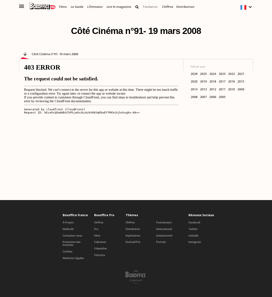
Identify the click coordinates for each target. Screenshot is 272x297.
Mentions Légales (73, 258)
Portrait (161, 242)
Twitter (193, 229)
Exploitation (133, 235)
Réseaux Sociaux (201, 215)
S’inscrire (99, 255)
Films (63, 7)
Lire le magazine (119, 7)
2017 (222, 81)
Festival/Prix (133, 242)
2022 (231, 74)
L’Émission (95, 7)
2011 (222, 89)
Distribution (185, 7)
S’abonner (100, 242)
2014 (194, 89)
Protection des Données (72, 244)
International (164, 229)
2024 (212, 74)
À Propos (68, 222)
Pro (96, 229)
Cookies (67, 251)
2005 (222, 97)
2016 (231, 81)
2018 (212, 81)
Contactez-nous (72, 235)
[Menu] (22, 6)
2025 (203, 74)
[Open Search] (137, 7)
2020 (194, 81)
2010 (231, 89)
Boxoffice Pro (104, 215)
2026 (194, 74)
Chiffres (167, 7)
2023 (222, 74)
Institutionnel (164, 235)
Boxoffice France (75, 215)
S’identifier (100, 248)
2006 (212, 97)
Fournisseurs (164, 222)
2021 (240, 74)
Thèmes (132, 215)
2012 (212, 89)
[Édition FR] (246, 7)
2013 (203, 89)
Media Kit (68, 229)
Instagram (194, 242)
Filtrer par (198, 66)
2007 (203, 97)
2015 (240, 81)
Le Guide (77, 7)
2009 (240, 89)
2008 (194, 97)
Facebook (194, 222)
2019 (203, 81)
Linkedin (193, 235)
